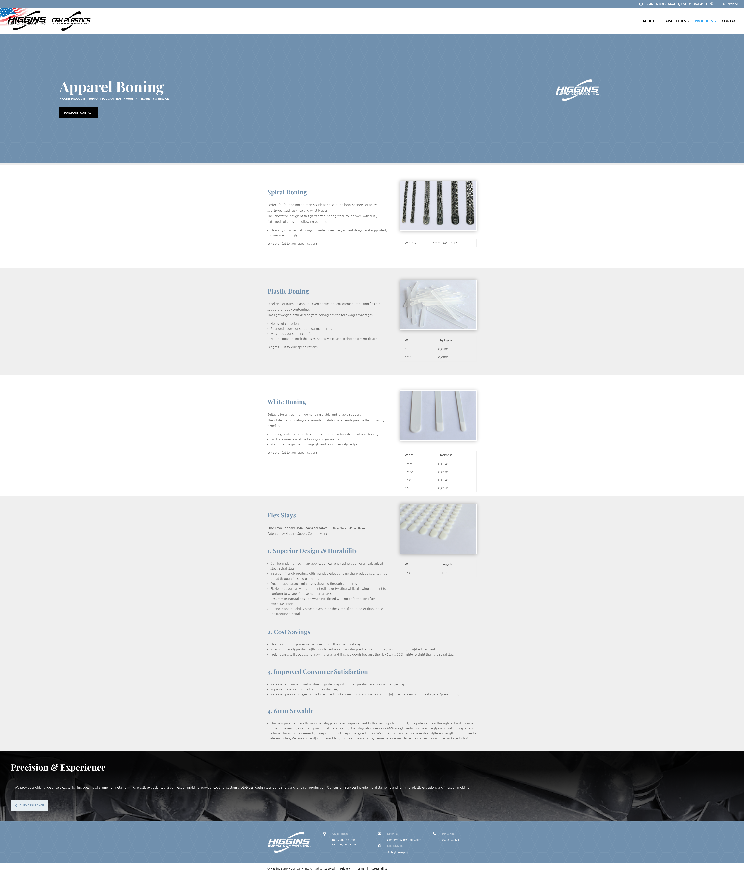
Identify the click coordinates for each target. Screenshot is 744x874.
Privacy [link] (345, 868)
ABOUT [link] (648, 21)
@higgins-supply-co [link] (399, 852)
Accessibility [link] (379, 868)
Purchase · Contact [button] (78, 112)
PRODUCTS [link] (704, 21)
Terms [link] (360, 868)
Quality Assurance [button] (29, 805)
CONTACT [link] (730, 21)
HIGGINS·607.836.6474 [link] (658, 4)
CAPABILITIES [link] (674, 21)
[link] (693, 4)
